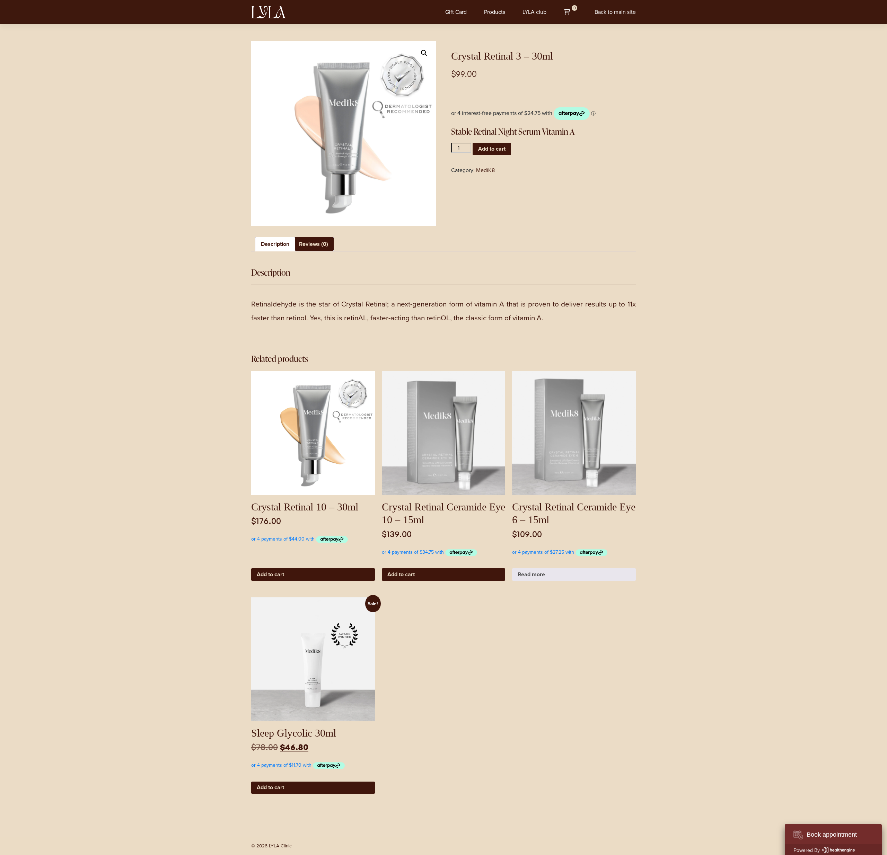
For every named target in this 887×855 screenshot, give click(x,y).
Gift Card (456, 12)
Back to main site (615, 12)
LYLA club (534, 12)
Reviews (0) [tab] (313, 244)
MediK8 (485, 170)
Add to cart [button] (270, 574)
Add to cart (492, 149)
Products (494, 12)
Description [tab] (275, 244)
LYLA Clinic (280, 845)
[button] (424, 53)
